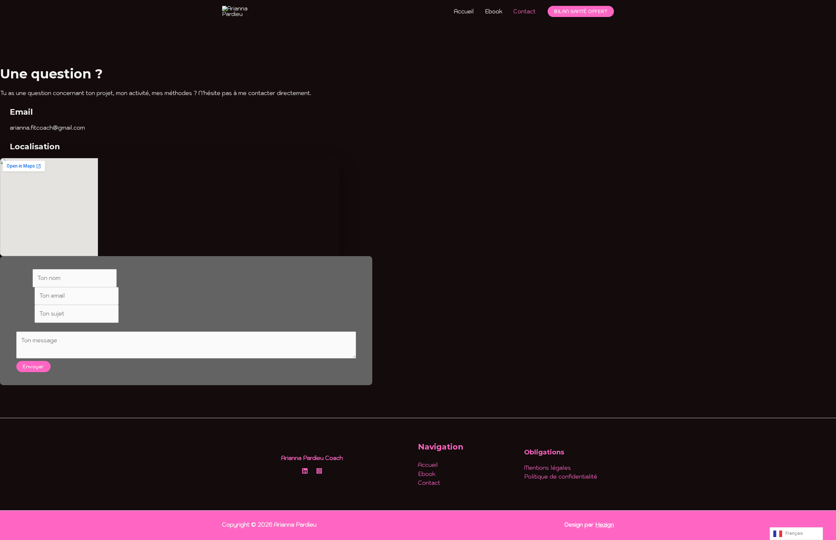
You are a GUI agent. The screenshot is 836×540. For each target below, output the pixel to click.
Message (30, 327)
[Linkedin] (305, 471)
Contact (524, 11)
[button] (581, 11)
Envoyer (33, 366)
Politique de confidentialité (560, 476)
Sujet (25, 313)
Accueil (464, 11)
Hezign (604, 524)
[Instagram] (319, 471)
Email (25, 295)
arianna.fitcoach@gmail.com (47, 127)
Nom (24, 278)
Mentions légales (547, 467)
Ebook (493, 11)
